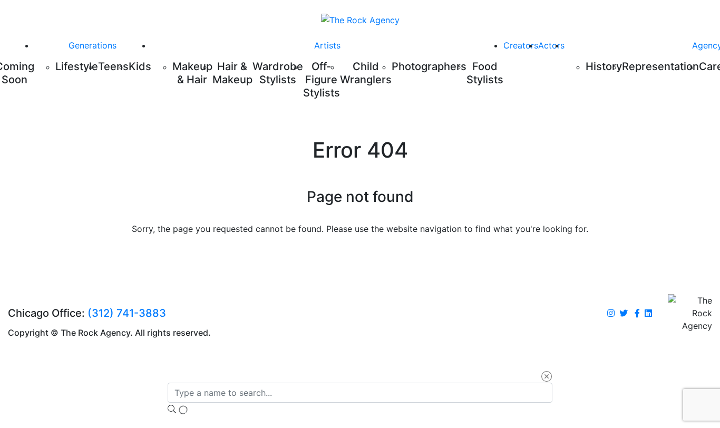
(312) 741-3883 (126, 313)
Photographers (429, 66)
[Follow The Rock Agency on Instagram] (611, 313)
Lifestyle (76, 66)
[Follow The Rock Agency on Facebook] (637, 313)
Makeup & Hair (192, 73)
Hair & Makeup (232, 73)
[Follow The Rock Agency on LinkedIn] (648, 313)
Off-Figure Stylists (321, 79)
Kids (140, 66)
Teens (113, 66)
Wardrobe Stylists (277, 73)
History (604, 66)
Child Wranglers (366, 73)
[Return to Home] (360, 19)
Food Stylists (484, 73)
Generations (92, 45)
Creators (520, 45)
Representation (660, 66)
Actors (551, 45)
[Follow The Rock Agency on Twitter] (623, 313)
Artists (327, 45)
